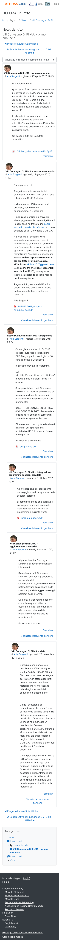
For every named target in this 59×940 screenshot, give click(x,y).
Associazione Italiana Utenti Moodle (24, 906)
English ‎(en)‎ (11, 923)
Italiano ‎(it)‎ (8, 919)
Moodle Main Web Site (17, 895)
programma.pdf (28, 446)
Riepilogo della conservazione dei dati (22, 932)
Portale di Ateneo (14, 909)
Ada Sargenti (13, 76)
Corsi (13, 860)
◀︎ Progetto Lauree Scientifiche (21, 43)
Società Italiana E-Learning (19, 902)
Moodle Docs (12, 899)
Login (26, 878)
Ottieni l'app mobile (12, 936)
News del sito (24, 20)
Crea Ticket (11, 916)
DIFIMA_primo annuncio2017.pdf (34, 151)
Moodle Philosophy (15, 892)
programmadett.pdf (31, 518)
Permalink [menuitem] (47, 156)
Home (4, 20)
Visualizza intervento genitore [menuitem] (37, 320)
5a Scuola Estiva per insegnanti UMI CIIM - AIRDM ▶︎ (29, 51)
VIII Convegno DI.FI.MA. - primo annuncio (44, 20)
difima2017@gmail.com (40, 264)
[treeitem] (29, 849)
